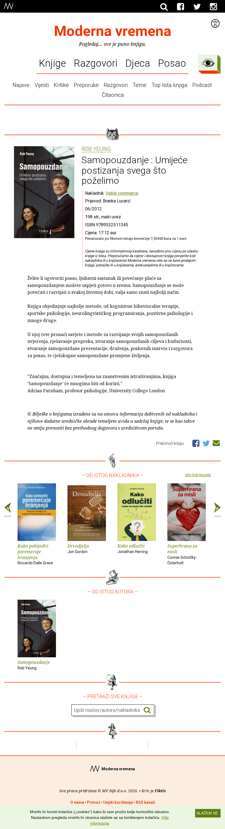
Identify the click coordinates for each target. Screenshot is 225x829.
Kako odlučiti (132, 548)
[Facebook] (180, 7)
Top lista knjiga (169, 85)
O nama (77, 802)
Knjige (52, 63)
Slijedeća (217, 509)
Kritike (61, 85)
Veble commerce (122, 193)
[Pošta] (216, 442)
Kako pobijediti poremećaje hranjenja (35, 554)
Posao (172, 63)
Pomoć (93, 802)
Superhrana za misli (182, 554)
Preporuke (86, 85)
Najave (21, 85)
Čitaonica (113, 95)
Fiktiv (160, 790)
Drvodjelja (78, 548)
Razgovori (95, 63)
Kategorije (208, 63)
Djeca (137, 63)
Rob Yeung (96, 149)
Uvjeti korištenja (118, 802)
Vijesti (42, 85)
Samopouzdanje (34, 664)
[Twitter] (197, 7)
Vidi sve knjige (198, 475)
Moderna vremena (112, 31)
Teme (140, 85)
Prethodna (7, 509)
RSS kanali (145, 802)
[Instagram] (213, 7)
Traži (147, 710)
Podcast (202, 85)
